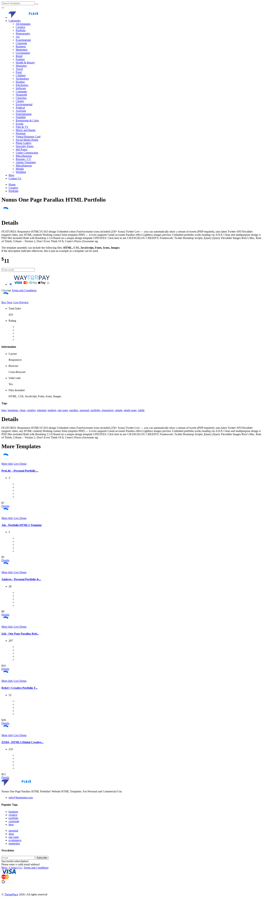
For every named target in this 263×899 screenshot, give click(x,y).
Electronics (22, 85)
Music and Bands (25, 130)
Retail (19, 56)
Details (5, 506)
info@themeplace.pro (21, 797)
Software (21, 88)
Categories (15, 20)
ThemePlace (11, 894)
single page (130, 410)
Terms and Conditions (24, 290)
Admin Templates (26, 162)
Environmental (24, 104)
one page (63, 410)
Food (19, 72)
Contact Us (15, 178)
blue (3, 410)
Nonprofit (21, 94)
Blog (11, 175)
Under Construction (27, 152)
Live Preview (21, 302)
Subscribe (42, 857)
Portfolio (21, 30)
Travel (19, 68)
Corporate (21, 43)
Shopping (21, 65)
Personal (20, 133)
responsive (108, 410)
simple (118, 410)
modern (52, 410)
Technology (22, 78)
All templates (23, 23)
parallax (73, 410)
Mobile (20, 168)
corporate (14, 821)
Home (12, 184)
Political (20, 107)
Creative (20, 27)
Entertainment (23, 114)
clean (22, 410)
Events (19, 123)
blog (11, 824)
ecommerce (15, 840)
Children (21, 75)
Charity (20, 101)
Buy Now (7, 302)
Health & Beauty (25, 62)
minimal (41, 410)
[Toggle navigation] (2, 7)
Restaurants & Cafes (27, 120)
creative (31, 410)
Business (21, 46)
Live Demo (20, 463)
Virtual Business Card (28, 136)
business (13, 811)
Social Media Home (27, 139)
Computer (21, 91)
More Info (7, 463)
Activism (21, 110)
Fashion (20, 59)
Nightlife (21, 117)
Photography (23, 33)
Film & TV (22, 126)
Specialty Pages (24, 146)
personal (84, 410)
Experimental (23, 39)
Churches (21, 97)
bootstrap (13, 410)
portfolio (95, 410)
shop (11, 833)
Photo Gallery (23, 143)
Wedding (21, 172)
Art (18, 36)
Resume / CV (23, 159)
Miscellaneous (24, 155)
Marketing (21, 49)
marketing (14, 843)
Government (23, 52)
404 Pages (21, 149)
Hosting (20, 81)
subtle (141, 410)
